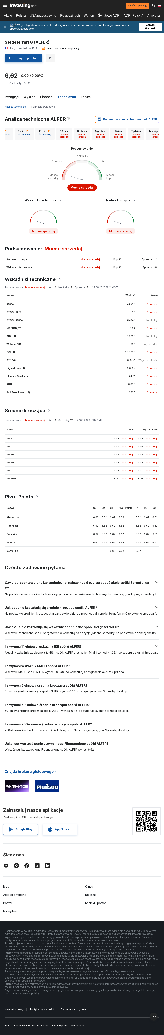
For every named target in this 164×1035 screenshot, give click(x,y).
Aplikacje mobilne (14, 894)
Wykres (29, 97)
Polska (21, 15)
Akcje (8, 15)
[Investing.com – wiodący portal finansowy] (23, 5)
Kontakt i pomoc (95, 903)
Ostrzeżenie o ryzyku (73, 1009)
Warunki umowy (14, 1009)
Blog (6, 886)
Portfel (7, 903)
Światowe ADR (109, 15)
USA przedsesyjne (43, 15)
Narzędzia (10, 911)
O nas (89, 886)
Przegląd (12, 97)
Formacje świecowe (43, 106)
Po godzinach (70, 15)
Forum (86, 97)
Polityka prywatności (42, 1009)
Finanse (46, 97)
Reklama (90, 894)
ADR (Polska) (133, 15)
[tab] (24, 134)
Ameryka (153, 15)
